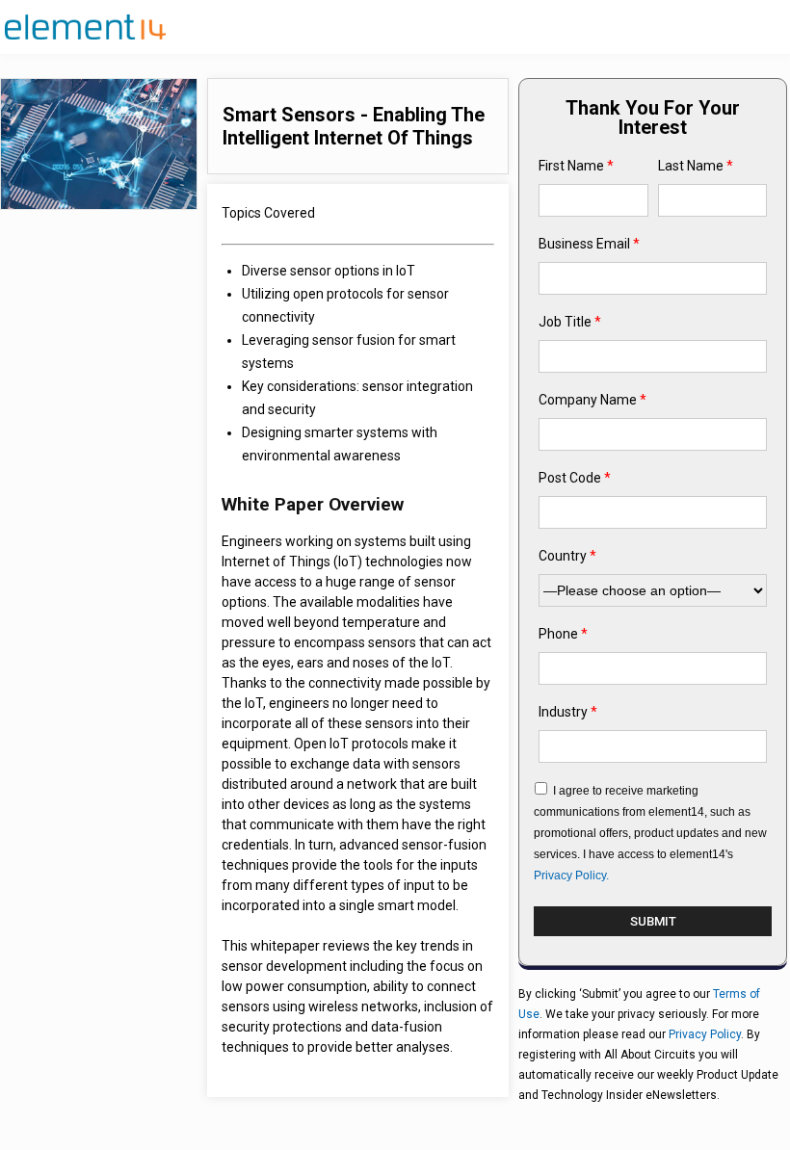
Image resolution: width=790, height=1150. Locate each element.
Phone (563, 633)
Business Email (589, 243)
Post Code (575, 477)
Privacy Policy (705, 1034)
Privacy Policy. (571, 875)
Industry (568, 711)
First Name (576, 165)
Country (567, 555)
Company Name (592, 399)
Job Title (570, 321)
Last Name (695, 165)
